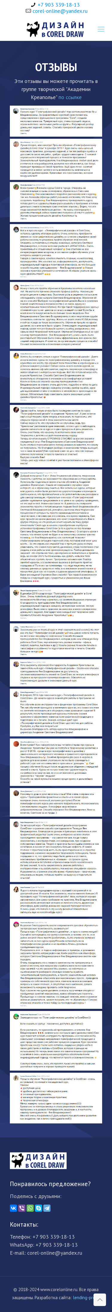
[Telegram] (46, 1208)
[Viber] (21, 1208)
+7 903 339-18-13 (59, 4)
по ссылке (70, 97)
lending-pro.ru (86, 1297)
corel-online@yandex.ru (60, 10)
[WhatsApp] (30, 1208)
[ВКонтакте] (13, 1208)
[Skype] (38, 1208)
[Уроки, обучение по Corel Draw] (56, 29)
